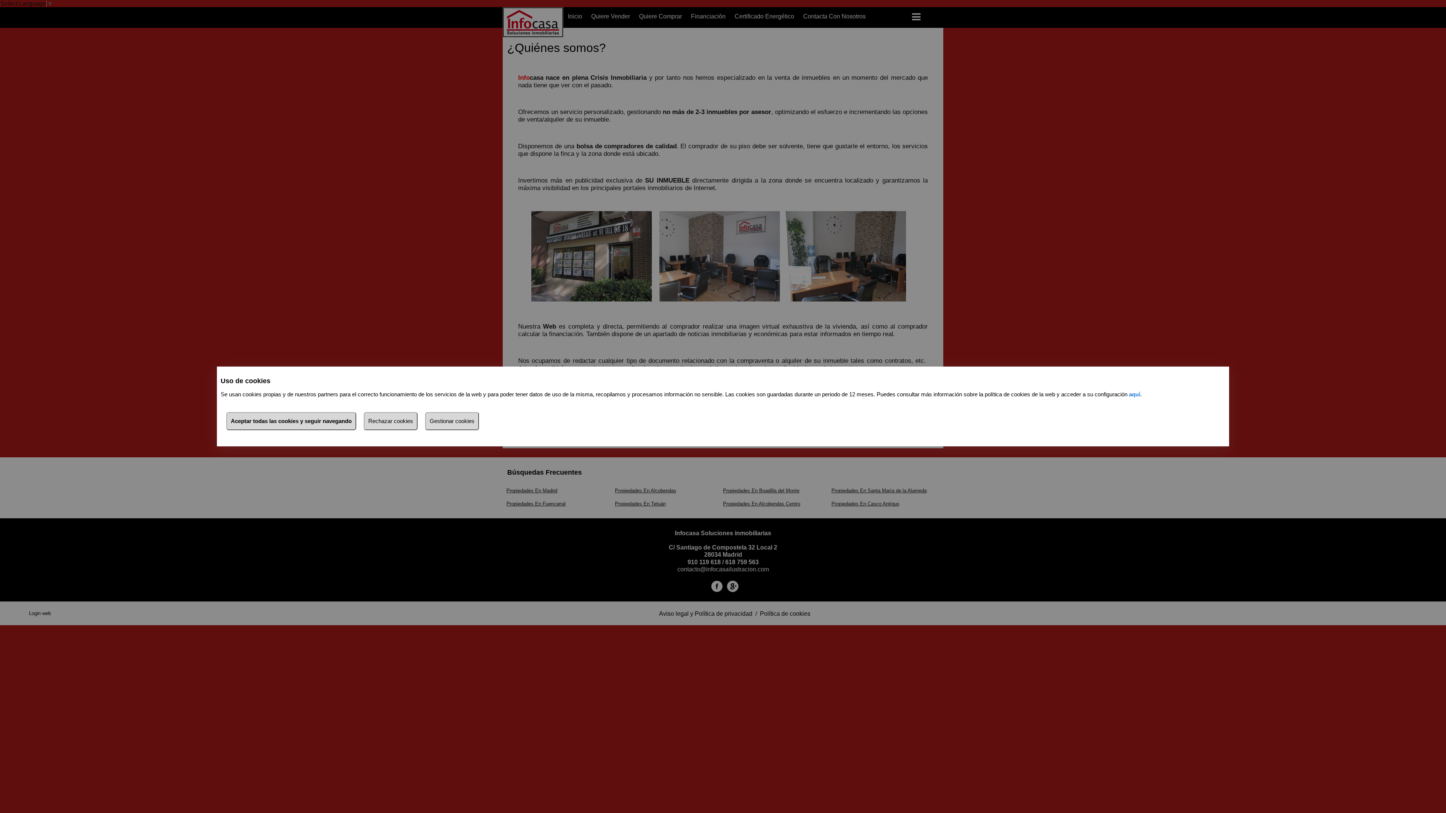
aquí (1134, 394)
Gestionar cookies (452, 421)
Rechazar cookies (390, 421)
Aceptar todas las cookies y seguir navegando (291, 421)
